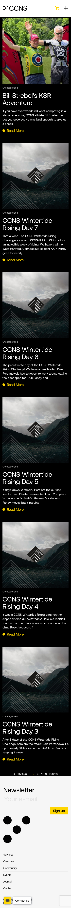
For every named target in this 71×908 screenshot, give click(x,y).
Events (7, 874)
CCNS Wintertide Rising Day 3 (27, 727)
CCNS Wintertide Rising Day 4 (27, 602)
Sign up (59, 811)
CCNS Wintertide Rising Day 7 (27, 224)
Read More (15, 131)
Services (8, 854)
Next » (53, 773)
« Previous (20, 773)
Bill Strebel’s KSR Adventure (26, 99)
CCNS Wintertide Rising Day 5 (27, 478)
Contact (8, 888)
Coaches (8, 861)
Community (10, 868)
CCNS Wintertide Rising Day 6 (27, 353)
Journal (7, 881)
